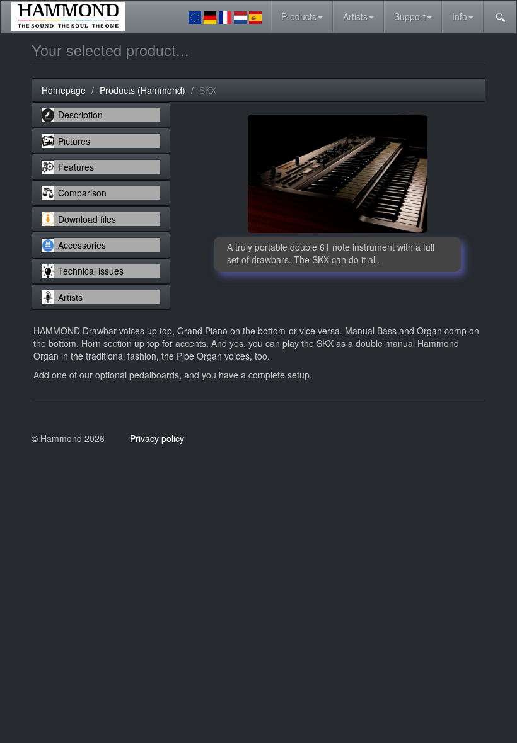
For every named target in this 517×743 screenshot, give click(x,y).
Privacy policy (157, 438)
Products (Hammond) (142, 90)
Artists (355, 16)
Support (410, 16)
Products (299, 16)
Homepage (64, 90)
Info (459, 16)
